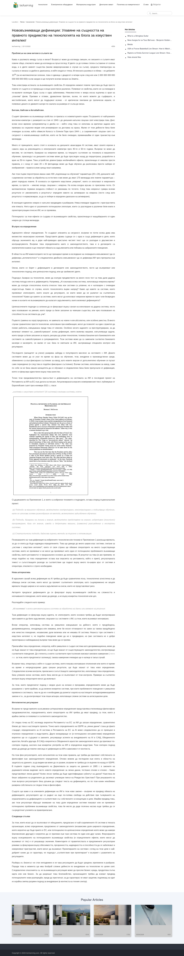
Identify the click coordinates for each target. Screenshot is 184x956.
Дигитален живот (106, 4)
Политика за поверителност (128, 4)
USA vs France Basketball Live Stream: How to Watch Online (149, 48)
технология (42, 4)
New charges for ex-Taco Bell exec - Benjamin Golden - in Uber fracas (149, 40)
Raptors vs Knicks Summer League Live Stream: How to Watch (149, 53)
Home (22, 22)
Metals (130, 44)
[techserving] (23, 4)
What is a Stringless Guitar (137, 36)
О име (146, 4)
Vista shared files (134, 57)
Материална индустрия (86, 4)
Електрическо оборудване (62, 4)
